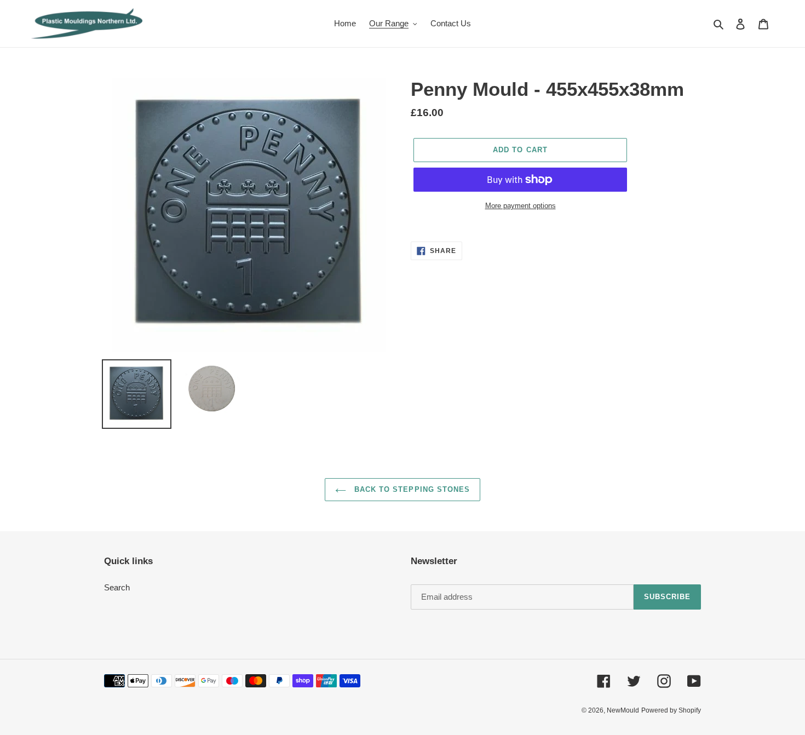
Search (117, 587)
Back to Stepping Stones (411, 489)
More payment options (520, 206)
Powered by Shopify (671, 710)
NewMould (623, 710)
